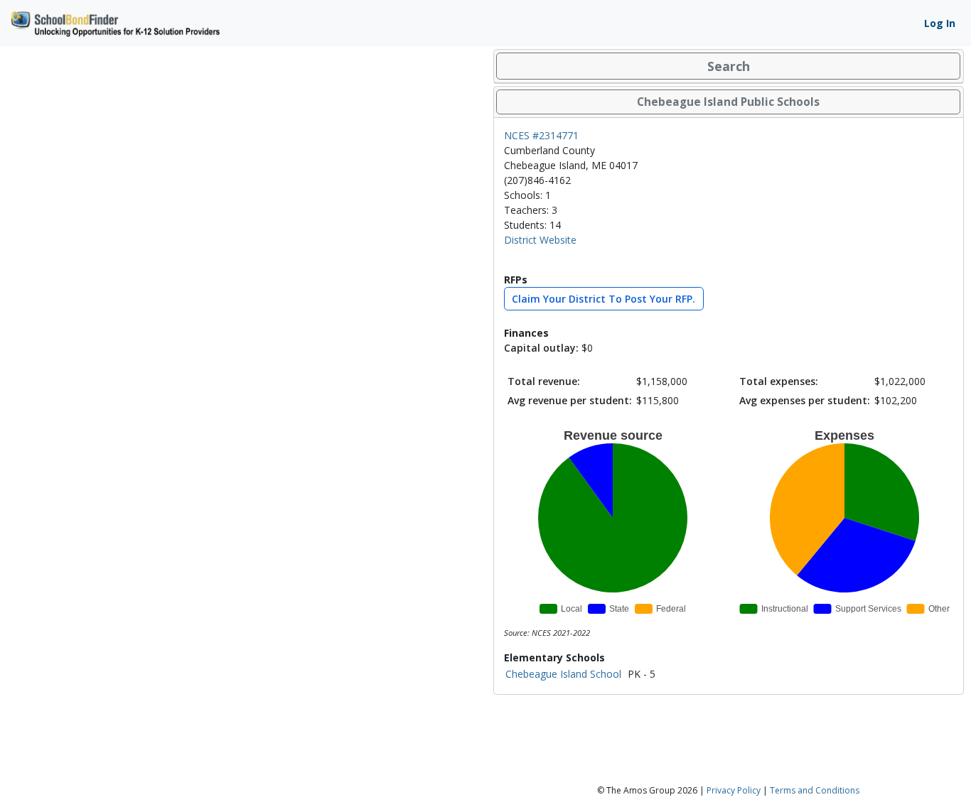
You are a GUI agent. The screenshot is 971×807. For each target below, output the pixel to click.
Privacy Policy (734, 790)
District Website (540, 240)
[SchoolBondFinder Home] (114, 21)
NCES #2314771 (541, 135)
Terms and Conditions (814, 790)
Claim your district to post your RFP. (603, 298)
